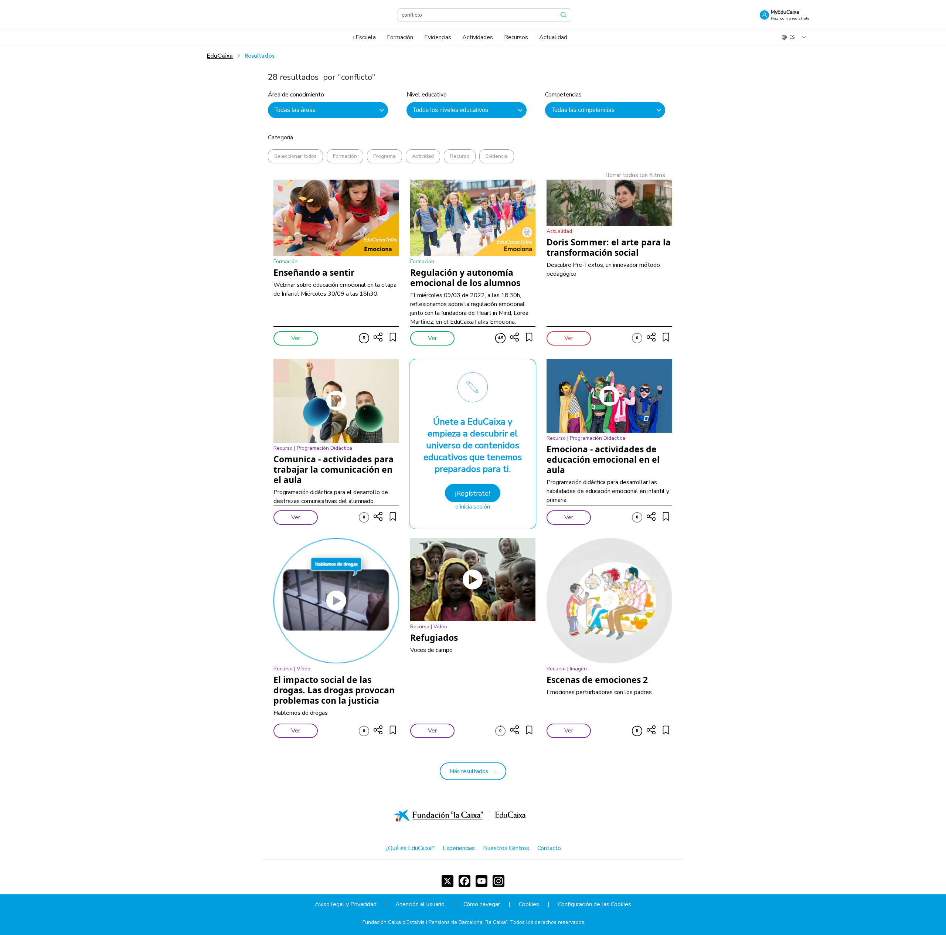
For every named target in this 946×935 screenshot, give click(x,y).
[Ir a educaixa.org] (174, 15)
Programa (384, 156)
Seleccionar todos (295, 156)
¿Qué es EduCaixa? (410, 848)
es (791, 37)
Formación (345, 156)
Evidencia (497, 156)
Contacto (549, 848)
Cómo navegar (481, 904)
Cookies (529, 904)
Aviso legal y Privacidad (346, 904)
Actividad (423, 156)
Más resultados (468, 771)
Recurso (459, 156)
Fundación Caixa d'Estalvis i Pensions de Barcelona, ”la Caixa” (435, 922)
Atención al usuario (420, 904)
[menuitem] (363, 37)
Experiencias (459, 848)
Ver (295, 338)
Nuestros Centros (506, 848)
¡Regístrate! (472, 493)
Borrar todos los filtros (635, 175)
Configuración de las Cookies (594, 904)
